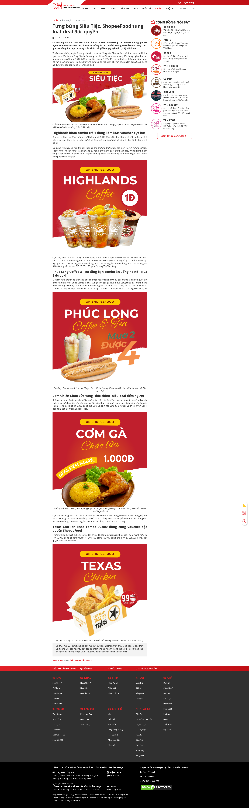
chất (158, 8)
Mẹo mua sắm (114, 740)
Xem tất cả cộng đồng (174, 135)
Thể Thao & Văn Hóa (79, 660)
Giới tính (111, 719)
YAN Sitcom (58, 714)
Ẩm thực (167, 698)
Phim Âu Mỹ (113, 683)
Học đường (112, 735)
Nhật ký (170, 8)
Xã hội (138, 688)
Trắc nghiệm (141, 729)
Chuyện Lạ (140, 698)
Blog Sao (139, 745)
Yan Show (57, 729)
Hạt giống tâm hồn (144, 719)
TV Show (56, 688)
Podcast (166, 714)
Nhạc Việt (84, 688)
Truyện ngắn (141, 724)
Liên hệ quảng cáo (146, 668)
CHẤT (170, 677)
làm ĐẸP (125, 8)
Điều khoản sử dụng (64, 668)
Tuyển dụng (188, 2)
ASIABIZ (139, 735)
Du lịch (166, 683)
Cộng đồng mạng (115, 729)
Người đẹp (84, 719)
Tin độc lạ (57, 724)
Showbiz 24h (58, 693)
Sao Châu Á (57, 683)
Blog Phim (140, 755)
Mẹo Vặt (167, 693)
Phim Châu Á (113, 693)
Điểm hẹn (167, 703)
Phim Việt (112, 688)
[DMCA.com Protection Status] (156, 787)
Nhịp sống (57, 719)
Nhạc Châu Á (85, 683)
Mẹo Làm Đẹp (86, 714)
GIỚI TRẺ (117, 708)
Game (165, 719)
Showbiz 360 (58, 740)
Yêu (109, 714)
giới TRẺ (146, 8)
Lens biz (139, 683)
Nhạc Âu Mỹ (85, 693)
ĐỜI (136, 8)
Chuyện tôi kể (59, 735)
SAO (94, 8)
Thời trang (84, 724)
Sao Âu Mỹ (57, 703)
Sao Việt (56, 698)
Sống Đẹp (140, 693)
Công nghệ (168, 688)
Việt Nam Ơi (168, 729)
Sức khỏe (112, 724)
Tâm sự (139, 714)
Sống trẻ (139, 740)
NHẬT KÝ (145, 708)
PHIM (113, 8)
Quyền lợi (86, 668)
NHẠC (104, 8)
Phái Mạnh (167, 709)
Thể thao (167, 724)
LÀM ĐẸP (89, 708)
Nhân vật (112, 745)
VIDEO (85, 8)
